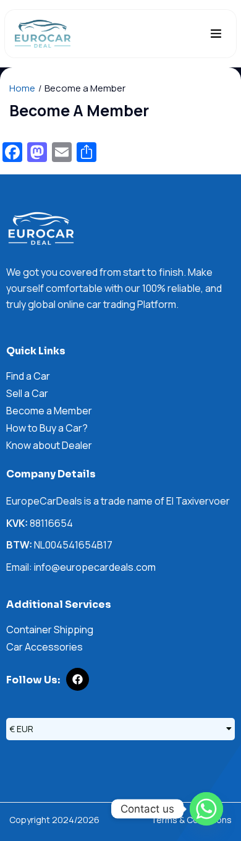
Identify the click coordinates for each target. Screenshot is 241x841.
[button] (216, 34)
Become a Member (49, 410)
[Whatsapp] (206, 809)
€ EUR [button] (21, 729)
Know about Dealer (49, 445)
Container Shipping (49, 629)
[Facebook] (77, 679)
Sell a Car (27, 393)
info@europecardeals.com (95, 567)
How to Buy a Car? (47, 428)
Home (22, 88)
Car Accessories (44, 647)
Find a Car (28, 376)
